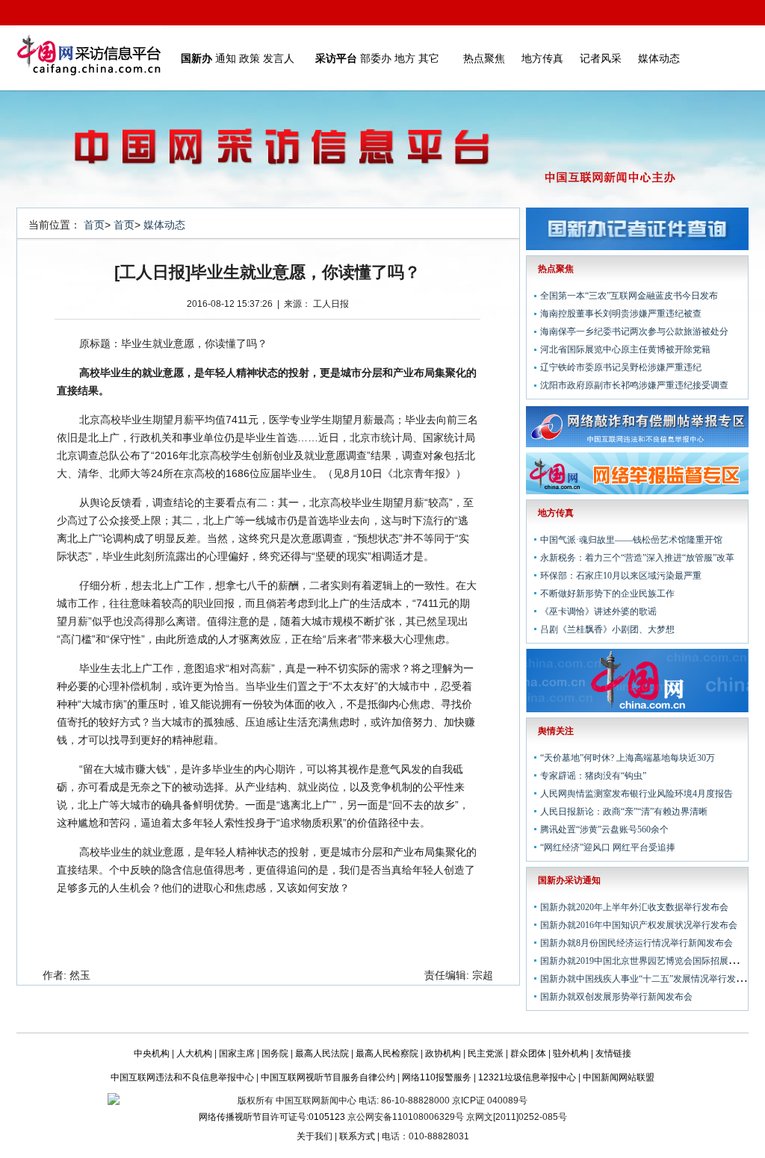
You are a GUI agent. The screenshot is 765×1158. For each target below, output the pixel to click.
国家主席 (237, 1053)
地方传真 (542, 58)
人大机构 (194, 1053)
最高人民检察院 (387, 1053)
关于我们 (314, 1136)
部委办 (375, 58)
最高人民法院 (322, 1053)
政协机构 (443, 1053)
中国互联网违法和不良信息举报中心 (182, 1077)
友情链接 (613, 1053)
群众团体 (528, 1053)
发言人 (278, 58)
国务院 (274, 1053)
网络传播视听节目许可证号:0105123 (272, 1117)
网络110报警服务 (436, 1077)
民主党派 (486, 1053)
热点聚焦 (484, 58)
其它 (428, 58)
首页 (94, 225)
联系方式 (357, 1136)
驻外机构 (571, 1053)
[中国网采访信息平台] (88, 57)
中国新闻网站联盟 (618, 1077)
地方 (404, 58)
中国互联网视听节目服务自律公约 (328, 1077)
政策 (249, 58)
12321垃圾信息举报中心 (527, 1077)
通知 (225, 58)
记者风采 (601, 58)
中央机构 (152, 1053)
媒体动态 (659, 58)
